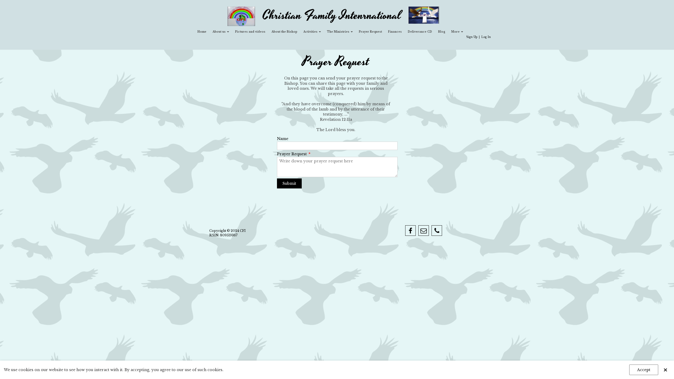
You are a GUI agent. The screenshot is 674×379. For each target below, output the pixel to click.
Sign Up (471, 37)
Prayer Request (293, 154)
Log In (486, 37)
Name (282, 138)
